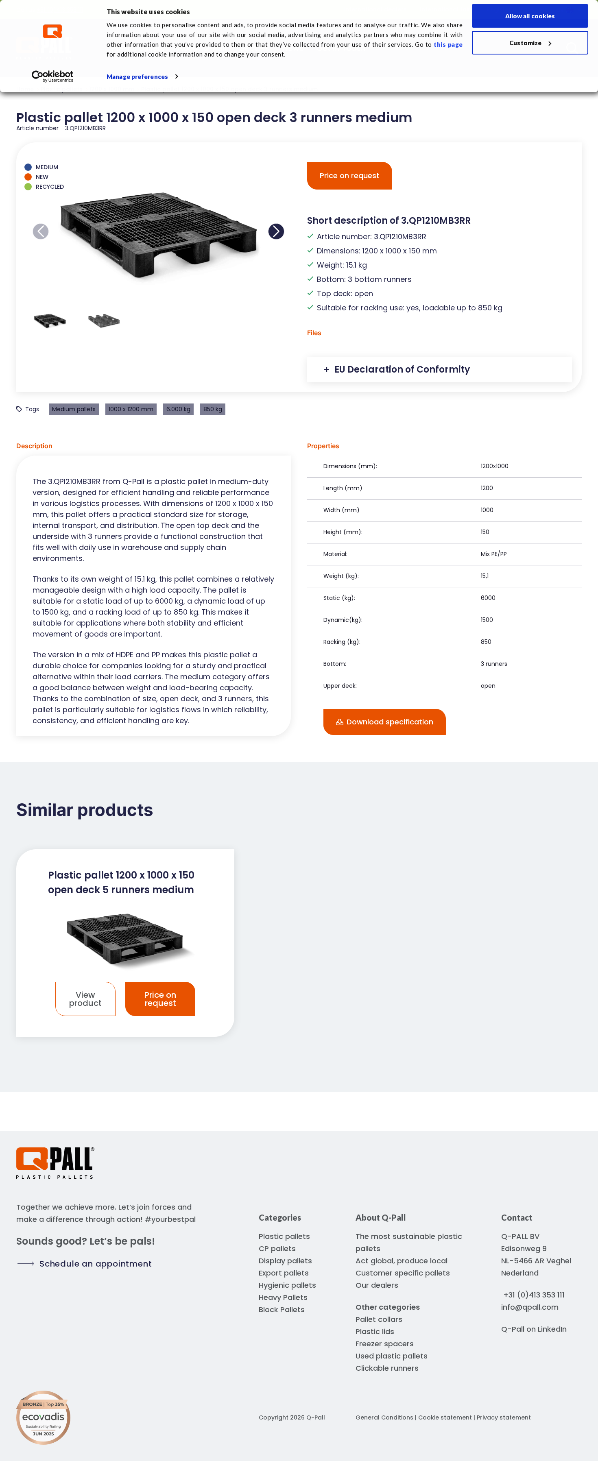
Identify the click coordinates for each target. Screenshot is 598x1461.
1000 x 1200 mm (131, 409)
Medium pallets (74, 409)
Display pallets (285, 1261)
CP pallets (277, 1248)
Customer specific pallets (403, 1273)
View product (85, 999)
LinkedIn (552, 1329)
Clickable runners (387, 1368)
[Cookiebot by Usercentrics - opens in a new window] (52, 76)
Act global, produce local (401, 1261)
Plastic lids (375, 1331)
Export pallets (284, 1273)
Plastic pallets (284, 1236)
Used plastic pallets (392, 1356)
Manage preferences (137, 76)
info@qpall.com (530, 1307)
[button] (41, 231)
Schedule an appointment (95, 1264)
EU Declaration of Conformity (401, 369)
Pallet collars (379, 1319)
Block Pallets (282, 1309)
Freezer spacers (385, 1344)
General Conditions (384, 1417)
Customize (525, 42)
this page (448, 44)
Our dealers (377, 1285)
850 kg (212, 409)
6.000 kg (178, 409)
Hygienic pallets (287, 1285)
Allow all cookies (530, 16)
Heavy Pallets (283, 1297)
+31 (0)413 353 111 (534, 1295)
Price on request (350, 175)
